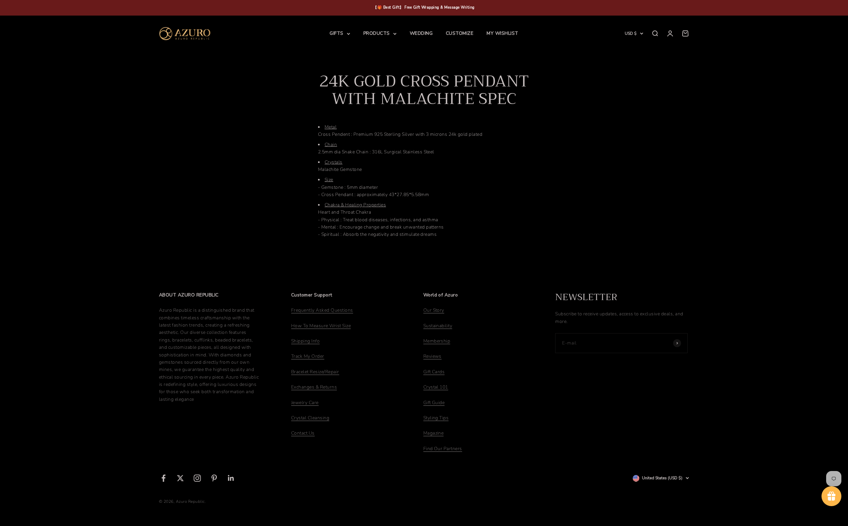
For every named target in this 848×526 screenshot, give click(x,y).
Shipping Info (305, 341)
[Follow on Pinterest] (214, 478)
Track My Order (307, 356)
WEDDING (421, 33)
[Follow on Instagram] (197, 478)
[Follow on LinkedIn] (231, 478)
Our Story (433, 310)
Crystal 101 (435, 387)
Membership (436, 341)
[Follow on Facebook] (163, 478)
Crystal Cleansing (310, 418)
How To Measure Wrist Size (321, 326)
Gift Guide (434, 402)
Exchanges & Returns (314, 387)
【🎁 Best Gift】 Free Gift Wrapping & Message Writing (424, 7)
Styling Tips (436, 418)
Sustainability (437, 326)
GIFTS (336, 33)
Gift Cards (434, 372)
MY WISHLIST (502, 33)
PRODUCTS (376, 33)
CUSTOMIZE (459, 33)
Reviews (432, 356)
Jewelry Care (305, 402)
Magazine (433, 433)
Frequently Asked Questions (322, 310)
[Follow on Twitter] (180, 478)
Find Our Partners (442, 449)
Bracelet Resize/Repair (315, 372)
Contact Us (303, 433)
